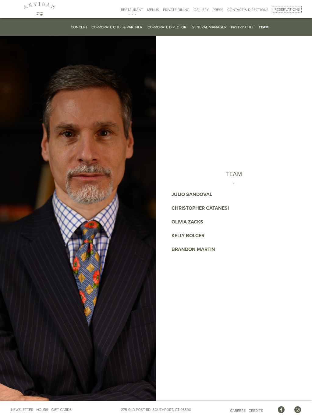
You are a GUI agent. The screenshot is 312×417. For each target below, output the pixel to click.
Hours (42, 410)
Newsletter (22, 410)
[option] (100, 209)
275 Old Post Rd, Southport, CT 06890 (156, 410)
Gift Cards (61, 410)
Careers (238, 410)
